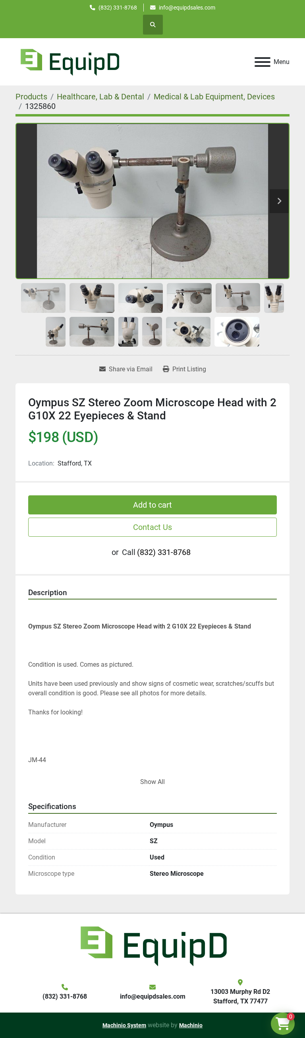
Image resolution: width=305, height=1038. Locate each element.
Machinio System (124, 1025)
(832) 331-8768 (117, 7)
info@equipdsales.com (187, 7)
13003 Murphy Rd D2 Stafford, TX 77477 (240, 996)
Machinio (191, 1025)
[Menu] (262, 62)
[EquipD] (152, 945)
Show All (152, 782)
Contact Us (152, 527)
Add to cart (152, 505)
